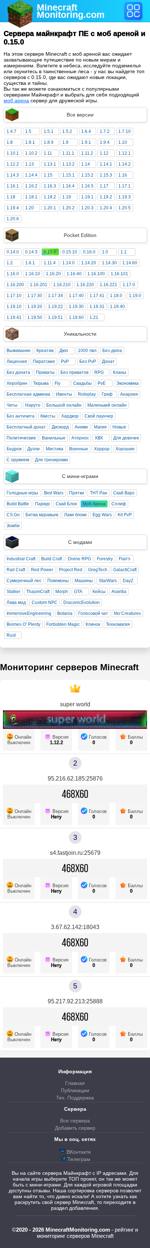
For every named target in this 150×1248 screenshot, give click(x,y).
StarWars (108, 580)
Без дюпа (112, 350)
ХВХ (99, 438)
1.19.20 (34, 306)
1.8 (10, 142)
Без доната (18, 372)
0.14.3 (31, 252)
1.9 (65, 142)
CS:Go (13, 515)
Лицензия (17, 361)
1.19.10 (14, 306)
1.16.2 (31, 186)
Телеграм (78, 1159)
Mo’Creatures (127, 613)
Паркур (42, 504)
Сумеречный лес (24, 580)
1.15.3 (106, 175)
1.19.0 (135, 295)
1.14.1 (106, 164)
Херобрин (17, 383)
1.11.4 (50, 263)
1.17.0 (129, 285)
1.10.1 (13, 153)
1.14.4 (31, 175)
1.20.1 (50, 208)
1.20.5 (124, 208)
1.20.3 (87, 208)
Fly (57, 383)
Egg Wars (102, 515)
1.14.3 (13, 175)
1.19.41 (14, 317)
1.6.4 (86, 131)
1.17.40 (76, 295)
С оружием (18, 460)
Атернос (80, 438)
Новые (119, 427)
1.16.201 (38, 285)
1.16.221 (108, 285)
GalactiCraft (125, 570)
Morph (61, 591)
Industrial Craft (21, 559)
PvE (102, 383)
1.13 (29, 164)
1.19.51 (55, 317)
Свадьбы (82, 383)
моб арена (16, 100)
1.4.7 (11, 131)
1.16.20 (53, 274)
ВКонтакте (78, 1152)
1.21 (94, 317)
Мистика (54, 449)
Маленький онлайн (107, 405)
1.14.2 (124, 164)
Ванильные (54, 438)
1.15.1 (68, 175)
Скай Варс (124, 493)
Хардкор (70, 416)
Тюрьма (41, 383)
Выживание (19, 350)
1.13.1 (50, 164)
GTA (78, 591)
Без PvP (87, 361)
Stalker (13, 591)
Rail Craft (16, 570)
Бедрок (14, 449)
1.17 (104, 186)
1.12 (104, 153)
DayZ (128, 580)
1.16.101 (119, 274)
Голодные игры (22, 493)
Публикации (75, 1090)
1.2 (10, 263)
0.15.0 (50, 252)
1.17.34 (55, 295)
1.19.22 (55, 306)
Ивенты (64, 394)
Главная (75, 1083)
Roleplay (87, 394)
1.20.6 (13, 219)
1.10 (122, 142)
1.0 (105, 252)
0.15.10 (69, 252)
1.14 (85, 164)
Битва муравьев (41, 515)
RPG (99, 372)
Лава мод (16, 602)
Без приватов (74, 372)
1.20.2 (68, 208)
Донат (108, 361)
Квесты (47, 416)
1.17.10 (14, 295)
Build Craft (51, 559)
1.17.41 (97, 295)
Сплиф (118, 504)
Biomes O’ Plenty (23, 624)
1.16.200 (15, 285)
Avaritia (118, 591)
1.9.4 (105, 142)
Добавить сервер (75, 1128)
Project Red (70, 570)
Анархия (129, 394)
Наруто (32, 405)
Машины (84, 580)
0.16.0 (89, 252)
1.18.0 (116, 295)
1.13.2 (68, 164)
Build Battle (18, 504)
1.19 (66, 197)
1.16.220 (85, 285)
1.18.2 (50, 197)
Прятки (76, 493)
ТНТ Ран (98, 493)
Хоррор (102, 449)
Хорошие (125, 449)
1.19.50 (34, 317)
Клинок (93, 624)
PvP (65, 361)
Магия (100, 427)
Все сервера (75, 1120)
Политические (21, 438)
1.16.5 (87, 186)
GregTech (97, 570)
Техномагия (118, 624)
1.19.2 (106, 197)
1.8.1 (30, 142)
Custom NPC (45, 602)
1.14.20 (88, 263)
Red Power (42, 570)
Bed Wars (53, 493)
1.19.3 (124, 197)
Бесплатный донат (26, 427)
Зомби (13, 526)
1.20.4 (106, 208)
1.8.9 (49, 142)
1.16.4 (68, 186)
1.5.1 (49, 131)
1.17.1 (124, 186)
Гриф (107, 394)
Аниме (81, 427)
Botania (64, 613)
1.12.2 (13, 164)
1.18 (11, 197)
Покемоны (58, 580)
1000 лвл (87, 350)
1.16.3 (50, 186)
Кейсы (99, 591)
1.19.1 (87, 197)
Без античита (21, 416)
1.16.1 (13, 186)
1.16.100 (96, 274)
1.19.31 (97, 306)
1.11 (48, 153)
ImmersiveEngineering (29, 613)
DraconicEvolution (81, 602)
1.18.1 (31, 197)
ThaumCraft (38, 591)
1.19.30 (76, 306)
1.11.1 (68, 153)
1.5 (28, 131)
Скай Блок (66, 504)
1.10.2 (31, 153)
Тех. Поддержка (75, 1098)
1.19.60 (76, 317)
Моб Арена (94, 504)
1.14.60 (129, 263)
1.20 (29, 208)
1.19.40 (117, 306)
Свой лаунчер (98, 416)
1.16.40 (74, 274)
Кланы (119, 372)
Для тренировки (51, 460)
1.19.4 (13, 208)
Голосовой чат (93, 613)
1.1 (124, 252)
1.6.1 (30, 263)
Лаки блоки (75, 515)
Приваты (45, 372)
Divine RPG (79, 559)
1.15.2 (87, 175)
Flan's (124, 559)
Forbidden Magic (63, 624)
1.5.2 (67, 131)
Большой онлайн (64, 405)
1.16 (122, 175)
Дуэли (33, 449)
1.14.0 (68, 263)
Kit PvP (125, 515)
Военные (78, 449)
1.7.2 (105, 131)
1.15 (48, 175)
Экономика (127, 383)
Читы (12, 405)
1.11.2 (87, 153)
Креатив (45, 350)
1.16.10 (32, 274)
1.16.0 (13, 274)
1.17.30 (34, 295)
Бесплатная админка (28, 394)
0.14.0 (13, 252)
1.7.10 (124, 131)
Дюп (63, 350)
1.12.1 (124, 153)
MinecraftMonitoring (70, 11)
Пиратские (44, 361)
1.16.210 (62, 285)
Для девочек (126, 438)
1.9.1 (86, 142)
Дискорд (60, 427)
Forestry (105, 559)
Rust (11, 635)
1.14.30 (109, 263)
